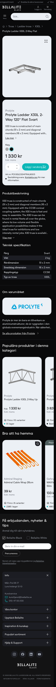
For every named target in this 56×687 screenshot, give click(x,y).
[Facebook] (22, 654)
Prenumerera (11, 553)
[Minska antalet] (17, 168)
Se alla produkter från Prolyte (18, 333)
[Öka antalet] (17, 165)
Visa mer (7, 237)
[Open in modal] (46, 41)
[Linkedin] (31, 654)
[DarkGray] (7, 149)
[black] (11, 149)
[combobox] (31, 16)
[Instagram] (14, 654)
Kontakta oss (31, 177)
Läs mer (9, 138)
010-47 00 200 (16, 600)
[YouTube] (39, 654)
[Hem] (3, 26)
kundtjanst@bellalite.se (20, 597)
